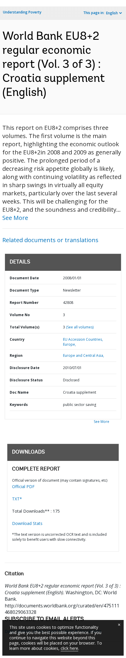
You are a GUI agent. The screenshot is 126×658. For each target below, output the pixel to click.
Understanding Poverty (22, 12)
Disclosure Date (25, 367)
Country (17, 339)
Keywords (19, 404)
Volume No (20, 314)
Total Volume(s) (24, 327)
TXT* (17, 499)
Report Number (24, 302)
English (112, 13)
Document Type (24, 290)
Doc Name (19, 392)
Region (16, 355)
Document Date (24, 277)
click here (69, 648)
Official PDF (23, 486)
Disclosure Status (26, 380)
